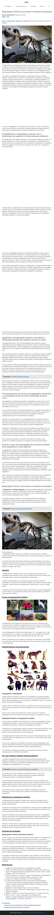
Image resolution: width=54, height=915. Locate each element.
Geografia (19, 21)
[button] (49, 6)
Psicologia (33, 6)
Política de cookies (39, 912)
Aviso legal (25, 912)
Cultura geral (7, 6)
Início (3, 21)
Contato (31, 912)
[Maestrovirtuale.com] (26, 2)
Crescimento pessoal (20, 6)
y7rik (7, 16)
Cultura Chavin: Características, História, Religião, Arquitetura (22, 905)
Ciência (42, 6)
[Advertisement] (27, 101)
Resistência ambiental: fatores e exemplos (16, 907)
